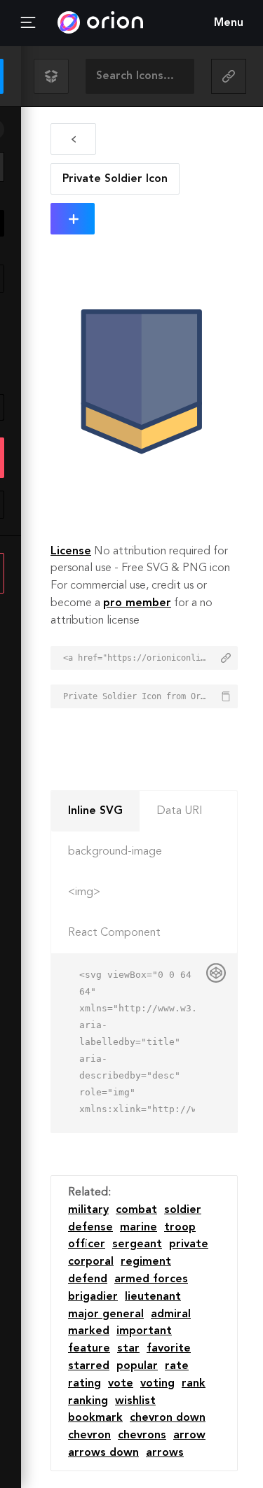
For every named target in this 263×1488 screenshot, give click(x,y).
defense (90, 1227)
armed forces (151, 1279)
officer (86, 1244)
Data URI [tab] (179, 811)
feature (89, 1348)
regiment (146, 1262)
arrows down (103, 1453)
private (188, 1244)
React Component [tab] (114, 933)
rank (193, 1383)
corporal (91, 1262)
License (70, 551)
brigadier (93, 1297)
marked (88, 1331)
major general (106, 1314)
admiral (171, 1314)
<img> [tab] (84, 892)
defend (87, 1279)
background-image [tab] (115, 851)
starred (88, 1366)
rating (84, 1383)
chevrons (142, 1435)
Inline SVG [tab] (95, 811)
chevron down (167, 1418)
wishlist (135, 1401)
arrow (189, 1435)
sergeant (137, 1244)
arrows (165, 1453)
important (144, 1331)
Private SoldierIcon (115, 179)
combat (136, 1210)
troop (180, 1227)
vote (120, 1383)
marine (138, 1227)
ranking (88, 1401)
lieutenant (153, 1297)
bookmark (95, 1418)
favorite (169, 1348)
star (128, 1348)
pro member (137, 603)
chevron (89, 1435)
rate (177, 1366)
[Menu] (28, 23)
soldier (182, 1210)
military (88, 1210)
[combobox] (140, 76)
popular (137, 1366)
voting (157, 1383)
